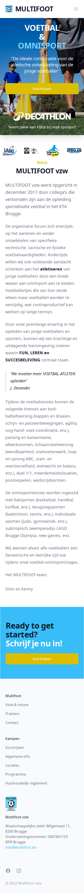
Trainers (12, 713)
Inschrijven (42, 88)
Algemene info (17, 756)
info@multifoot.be (20, 847)
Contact (12, 722)
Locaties (12, 765)
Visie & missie (16, 704)
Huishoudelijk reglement (26, 783)
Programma (15, 774)
